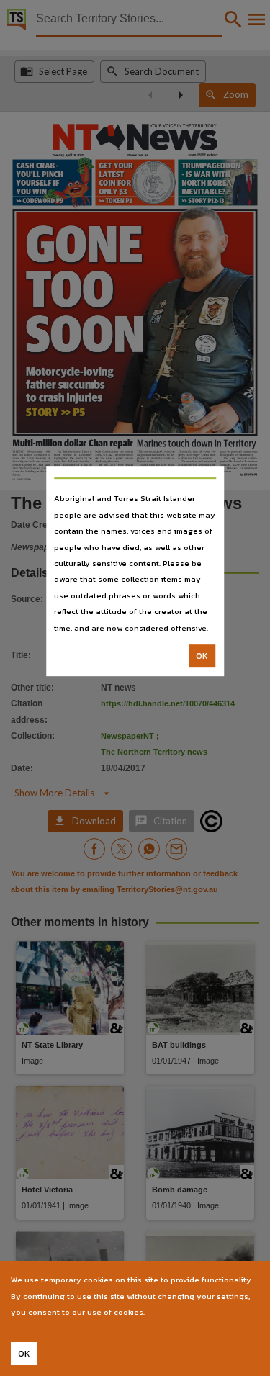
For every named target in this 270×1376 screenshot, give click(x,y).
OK (202, 655)
